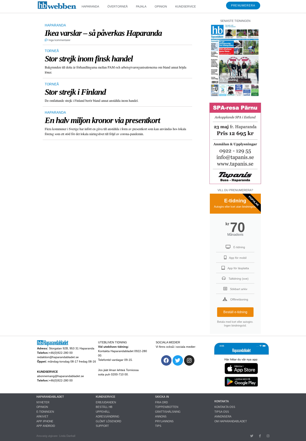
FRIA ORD (161, 402)
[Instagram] (189, 360)
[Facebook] (166, 360)
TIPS (158, 425)
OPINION (161, 6)
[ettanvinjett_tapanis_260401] (235, 183)
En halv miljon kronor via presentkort (102, 120)
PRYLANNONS (164, 421)
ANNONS (161, 416)
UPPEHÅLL (103, 411)
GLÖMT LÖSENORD (108, 421)
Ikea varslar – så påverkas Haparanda (103, 33)
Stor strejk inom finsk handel (89, 58)
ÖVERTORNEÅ (117, 6)
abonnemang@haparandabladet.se (60, 376)
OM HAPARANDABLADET (230, 421)
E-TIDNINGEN (45, 411)
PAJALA (141, 6)
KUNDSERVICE (185, 6)
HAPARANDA (90, 6)
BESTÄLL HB (104, 407)
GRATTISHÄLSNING (167, 411)
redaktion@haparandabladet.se (58, 357)
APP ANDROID (45, 425)
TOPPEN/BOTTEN (166, 407)
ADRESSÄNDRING (107, 416)
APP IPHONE (44, 421)
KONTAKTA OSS (224, 407)
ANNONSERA (222, 416)
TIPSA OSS (221, 411)
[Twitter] (178, 360)
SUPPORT (102, 425)
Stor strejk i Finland (75, 92)
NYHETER (42, 402)
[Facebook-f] (259, 435)
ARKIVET (42, 416)
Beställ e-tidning (235, 312)
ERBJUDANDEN (106, 402)
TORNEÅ (52, 51)
